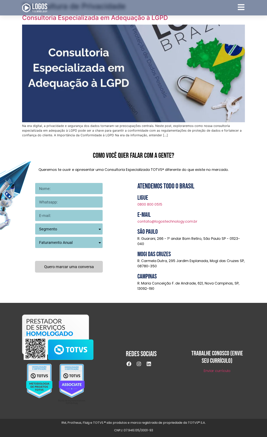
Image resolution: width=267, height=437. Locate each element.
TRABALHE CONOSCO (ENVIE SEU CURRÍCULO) (217, 357)
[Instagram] (141, 366)
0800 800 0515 (149, 204)
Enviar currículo (217, 370)
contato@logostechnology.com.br (167, 221)
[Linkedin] (151, 366)
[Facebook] (131, 366)
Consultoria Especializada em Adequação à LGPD (95, 17)
